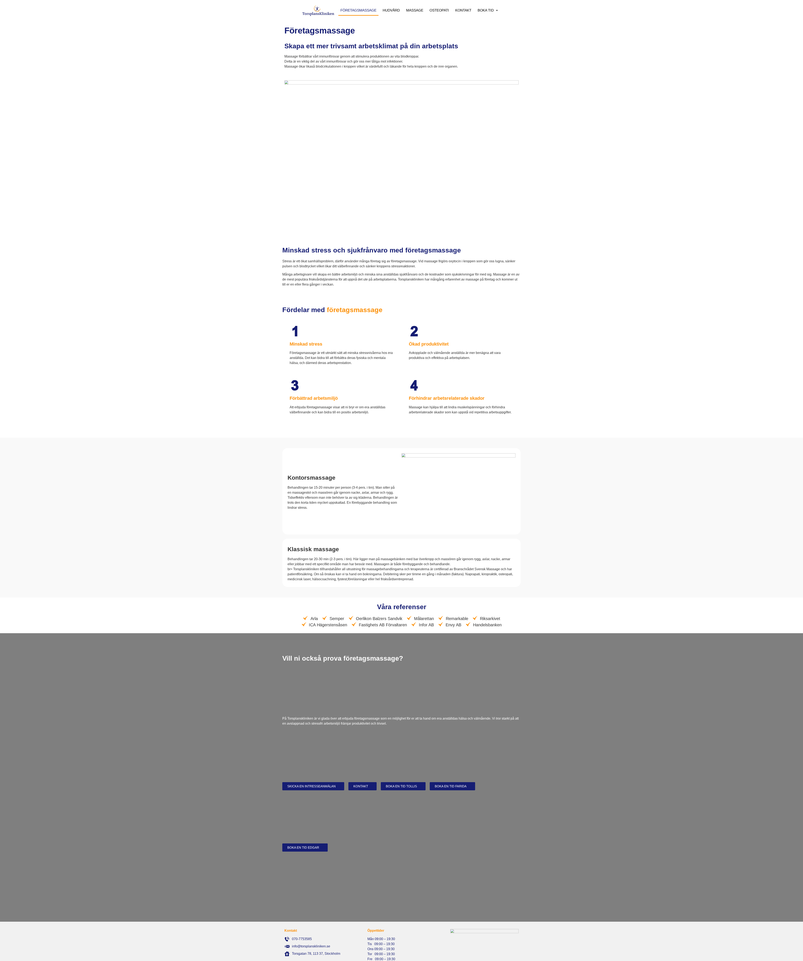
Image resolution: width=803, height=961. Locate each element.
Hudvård (391, 10)
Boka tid (486, 10)
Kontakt (463, 10)
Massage (414, 10)
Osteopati (439, 10)
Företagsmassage (358, 10)
